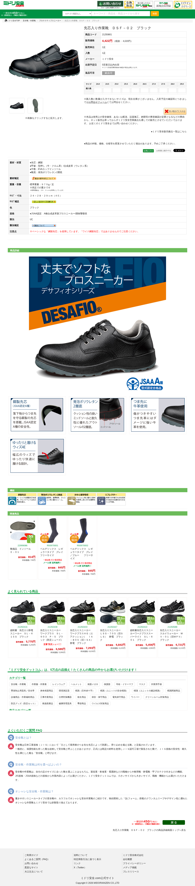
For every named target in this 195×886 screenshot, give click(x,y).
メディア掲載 (130, 867)
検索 (155, 13)
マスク (142, 684)
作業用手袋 (156, 684)
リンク (77, 863)
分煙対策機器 (65, 697)
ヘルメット (76, 684)
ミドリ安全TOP (13, 21)
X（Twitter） (80, 867)
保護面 (107, 684)
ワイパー (135, 697)
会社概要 (127, 859)
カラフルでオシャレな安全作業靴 (76, 798)
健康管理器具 (65, 703)
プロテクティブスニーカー (50, 21)
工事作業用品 (46, 697)
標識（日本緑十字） (84, 690)
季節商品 (81, 703)
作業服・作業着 (39, 684)
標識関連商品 (173, 690)
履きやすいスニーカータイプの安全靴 (34, 798)
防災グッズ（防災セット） (24, 703)
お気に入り (148, 151)
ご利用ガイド (31, 855)
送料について (80, 855)
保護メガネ (92, 684)
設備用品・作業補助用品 (22, 697)
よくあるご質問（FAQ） (37, 859)
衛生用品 (81, 697)
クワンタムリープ (155, 798)
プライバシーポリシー (134, 863)
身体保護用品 (46, 690)
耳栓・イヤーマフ (124, 684)
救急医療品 (47, 703)
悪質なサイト (31, 867)
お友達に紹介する (163, 151)
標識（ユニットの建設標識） (147, 690)
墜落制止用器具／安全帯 (22, 690)
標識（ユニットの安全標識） (114, 690)
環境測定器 (64, 690)
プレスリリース (131, 871)
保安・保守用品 (99, 697)
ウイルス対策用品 (100, 703)
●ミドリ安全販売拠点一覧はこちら (169, 131)
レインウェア (58, 684)
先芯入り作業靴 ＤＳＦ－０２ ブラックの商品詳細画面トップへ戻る (149, 830)
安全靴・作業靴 (29, 21)
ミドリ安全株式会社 (133, 855)
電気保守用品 (118, 697)
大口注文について (34, 871)
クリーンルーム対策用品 (157, 697)
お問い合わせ (31, 863)
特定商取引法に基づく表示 (87, 859)
